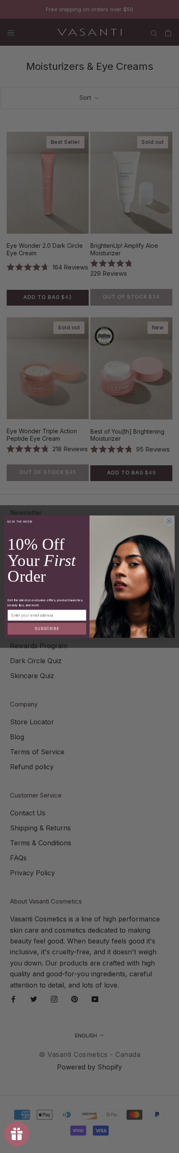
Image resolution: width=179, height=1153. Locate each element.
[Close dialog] (169, 520)
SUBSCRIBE (47, 628)
